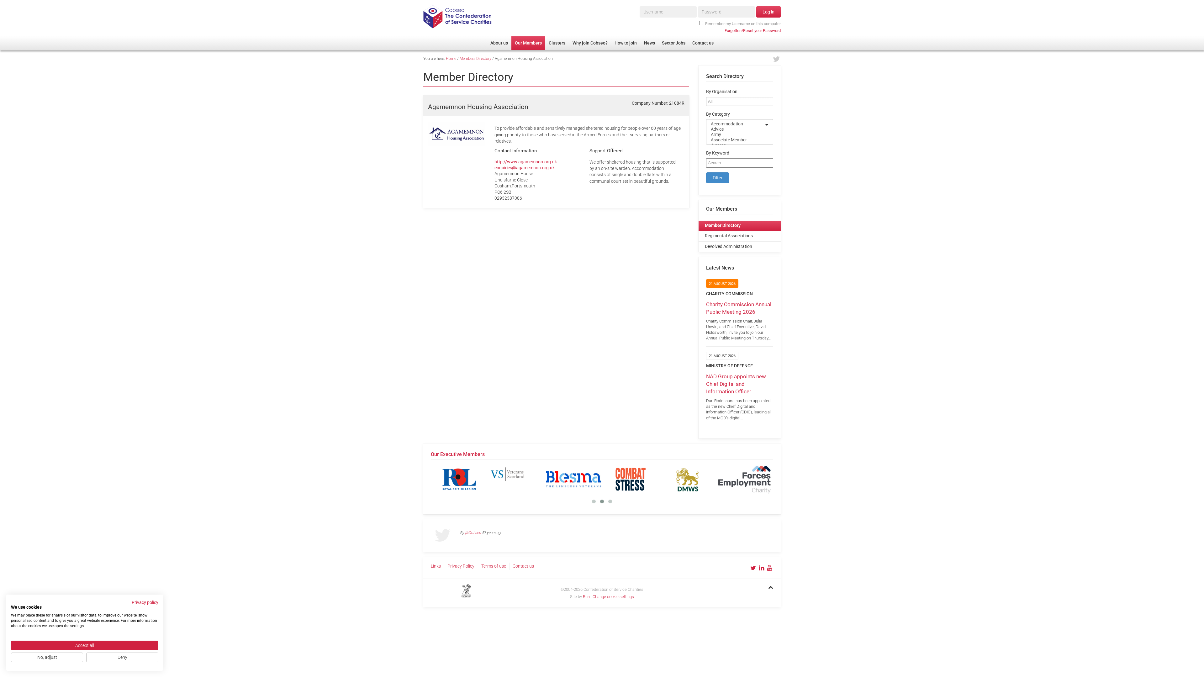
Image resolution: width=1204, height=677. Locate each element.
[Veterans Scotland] (516, 479)
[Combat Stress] (630, 479)
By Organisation (721, 91)
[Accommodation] (735, 124)
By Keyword (717, 153)
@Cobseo (473, 533)
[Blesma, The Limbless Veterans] (573, 479)
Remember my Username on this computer (743, 23)
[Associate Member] (735, 140)
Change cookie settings (613, 596)
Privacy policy (145, 602)
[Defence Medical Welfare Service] (687, 479)
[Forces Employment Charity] (744, 479)
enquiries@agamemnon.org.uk (524, 167)
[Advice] (735, 129)
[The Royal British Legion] (459, 479)
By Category (718, 114)
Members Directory (475, 58)
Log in (768, 11)
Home (451, 58)
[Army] (735, 134)
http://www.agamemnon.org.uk (525, 161)
